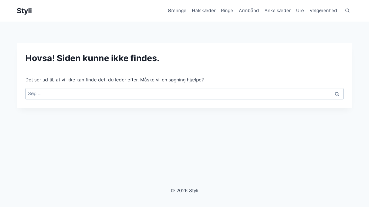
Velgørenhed (323, 10)
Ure (300, 10)
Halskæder (204, 10)
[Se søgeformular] (347, 11)
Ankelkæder (277, 10)
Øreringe (177, 10)
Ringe (227, 10)
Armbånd (249, 10)
